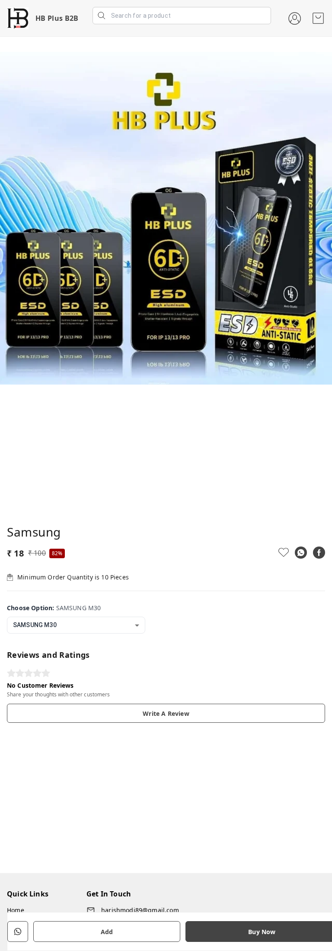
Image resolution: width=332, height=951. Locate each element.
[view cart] (318, 18)
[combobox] (76, 625)
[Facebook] (319, 553)
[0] (318, 18)
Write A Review (166, 713)
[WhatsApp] (301, 553)
